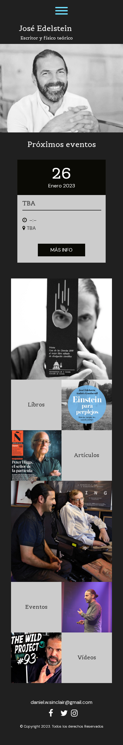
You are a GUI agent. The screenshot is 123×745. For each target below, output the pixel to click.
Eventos (36, 606)
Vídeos (87, 657)
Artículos (86, 455)
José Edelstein (45, 28)
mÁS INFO (61, 250)
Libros (36, 404)
